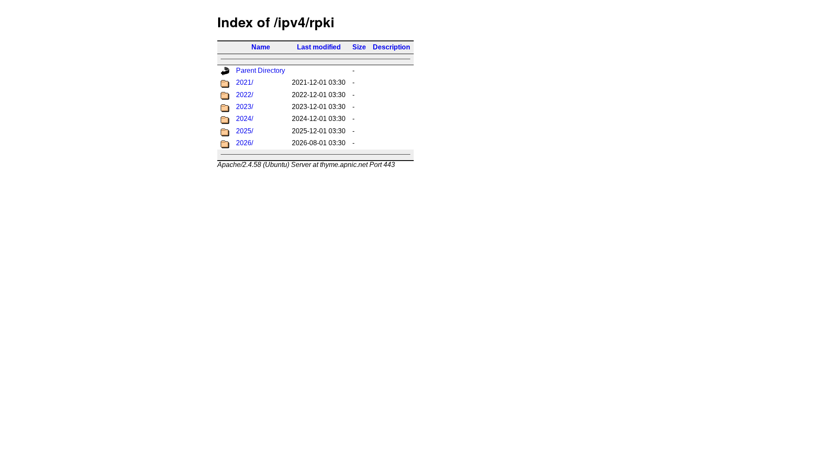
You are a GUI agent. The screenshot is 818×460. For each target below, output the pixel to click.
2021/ (244, 82)
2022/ (244, 94)
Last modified (319, 47)
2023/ (244, 106)
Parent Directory (260, 70)
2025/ (244, 131)
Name (260, 47)
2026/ (244, 143)
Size (359, 47)
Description (391, 47)
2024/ (244, 118)
